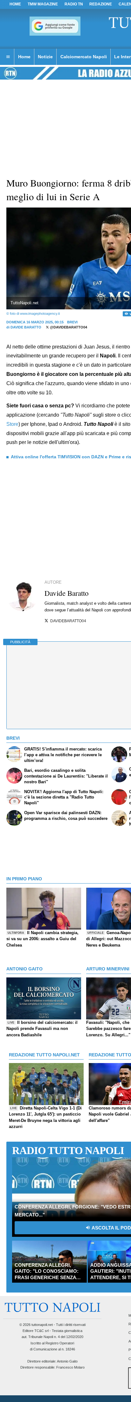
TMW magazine (43, 4)
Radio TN (74, 4)
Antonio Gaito (67, 1361)
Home (15, 4)
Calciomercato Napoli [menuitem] (83, 56)
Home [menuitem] (24, 56)
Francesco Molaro (70, 1367)
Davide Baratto (25, 327)
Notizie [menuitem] (45, 56)
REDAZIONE (100, 4)
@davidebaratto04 (68, 327)
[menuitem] (8, 57)
